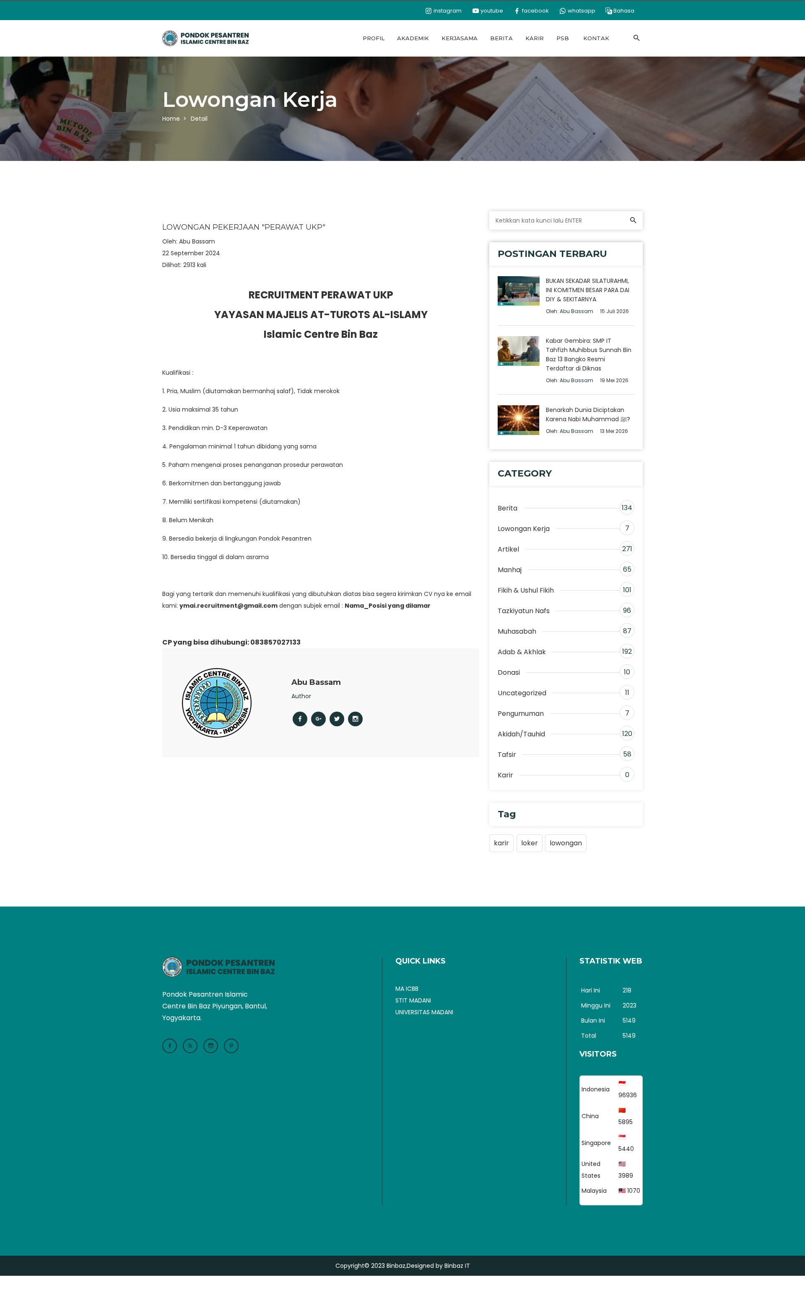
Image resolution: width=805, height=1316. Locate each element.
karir (501, 843)
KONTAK (596, 38)
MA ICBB (406, 988)
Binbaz (396, 1266)
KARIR (534, 38)
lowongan (566, 843)
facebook (535, 11)
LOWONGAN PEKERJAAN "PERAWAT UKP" (243, 227)
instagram (447, 11)
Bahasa (623, 11)
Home (171, 119)
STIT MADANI (413, 1000)
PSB (562, 38)
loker (529, 843)
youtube (491, 11)
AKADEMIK (413, 38)
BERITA (501, 38)
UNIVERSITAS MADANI (424, 1012)
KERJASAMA (459, 38)
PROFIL (373, 38)
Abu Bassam (197, 241)
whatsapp (580, 11)
